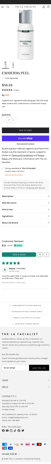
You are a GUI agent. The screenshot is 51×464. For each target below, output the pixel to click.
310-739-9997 (14, 420)
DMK (7, 95)
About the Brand (10, 222)
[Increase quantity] (14, 120)
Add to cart (25, 130)
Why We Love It (9, 203)
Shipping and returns (35, 188)
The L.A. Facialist (16, 459)
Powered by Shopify (31, 459)
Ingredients (7, 216)
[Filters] (40, 254)
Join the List (39, 368)
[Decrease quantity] (4, 120)
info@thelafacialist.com (18, 417)
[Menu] (2, 6)
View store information (14, 175)
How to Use (7, 209)
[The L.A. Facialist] (25, 7)
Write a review (19, 254)
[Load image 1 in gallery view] (25, 35)
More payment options (25, 144)
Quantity (6, 114)
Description (7, 196)
